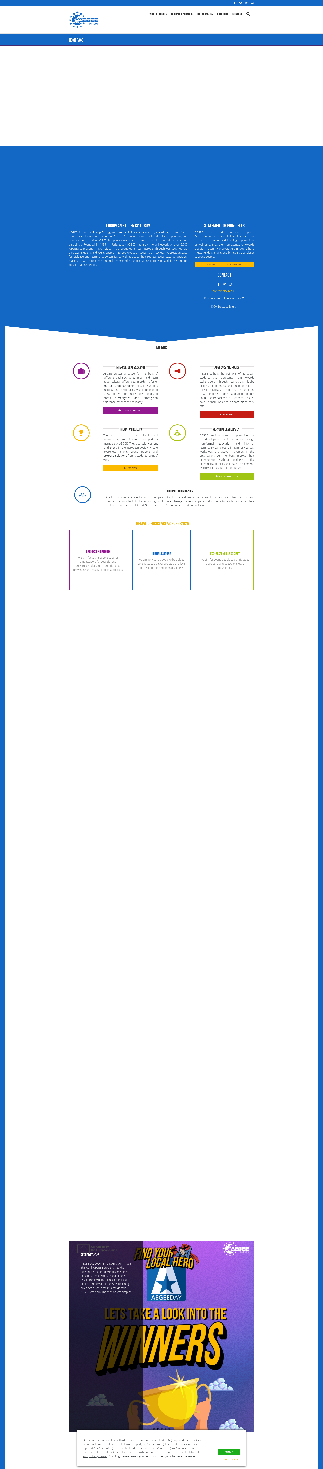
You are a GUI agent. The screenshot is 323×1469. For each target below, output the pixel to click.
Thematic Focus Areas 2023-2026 (161, 522)
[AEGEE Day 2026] (161, 1336)
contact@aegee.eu (224, 291)
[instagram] (230, 284)
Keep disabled (231, 1459)
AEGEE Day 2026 (90, 1254)
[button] (248, 13)
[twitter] (224, 284)
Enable (229, 1452)
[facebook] (218, 284)
